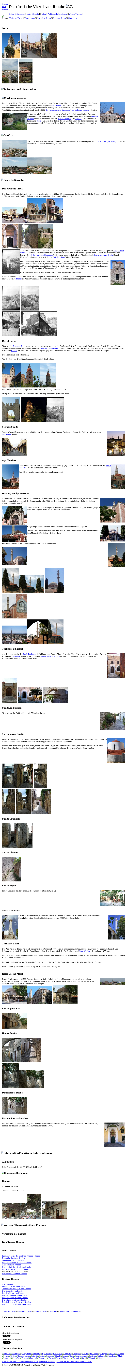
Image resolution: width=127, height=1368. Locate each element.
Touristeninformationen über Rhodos (16, 1289)
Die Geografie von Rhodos (12, 1291)
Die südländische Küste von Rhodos (16, 1302)
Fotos (11, 14)
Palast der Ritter (19, 346)
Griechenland (30, 18)
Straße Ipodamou (29, 654)
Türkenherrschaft (64, 119)
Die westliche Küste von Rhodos (15, 1298)
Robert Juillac (84, 951)
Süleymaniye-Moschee (49, 348)
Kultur (43, 14)
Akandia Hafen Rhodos (11, 1265)
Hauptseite (53, 1311)
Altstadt (78, 119)
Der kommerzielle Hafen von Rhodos (17, 1262)
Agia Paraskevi (59, 257)
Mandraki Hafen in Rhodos (13, 1260)
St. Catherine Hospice (80, 110)
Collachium (56, 105)
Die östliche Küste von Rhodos (14, 1300)
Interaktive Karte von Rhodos (13, 1286)
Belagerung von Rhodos (50, 656)
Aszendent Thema (44, 18)
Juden (39, 121)
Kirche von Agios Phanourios (41, 255)
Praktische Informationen (57, 14)
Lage (29, 14)
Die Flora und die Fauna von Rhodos (16, 1304)
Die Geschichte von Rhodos (13, 1293)
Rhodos (19, 279)
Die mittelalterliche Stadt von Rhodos (16, 1267)
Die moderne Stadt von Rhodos (14, 1274)
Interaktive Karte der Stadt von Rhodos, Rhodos (21, 1256)
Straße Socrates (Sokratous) (105, 141)
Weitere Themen (75, 14)
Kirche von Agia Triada (103, 255)
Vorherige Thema (16, 18)
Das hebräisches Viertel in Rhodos (15, 1269)
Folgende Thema (59, 18)
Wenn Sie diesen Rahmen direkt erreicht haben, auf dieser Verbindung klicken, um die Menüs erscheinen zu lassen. (47, 1362)
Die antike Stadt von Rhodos (13, 1258)
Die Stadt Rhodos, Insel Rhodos (14, 1295)
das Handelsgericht (53, 110)
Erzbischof (66, 110)
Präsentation (20, 14)
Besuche (35, 14)
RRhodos (16, 656)
